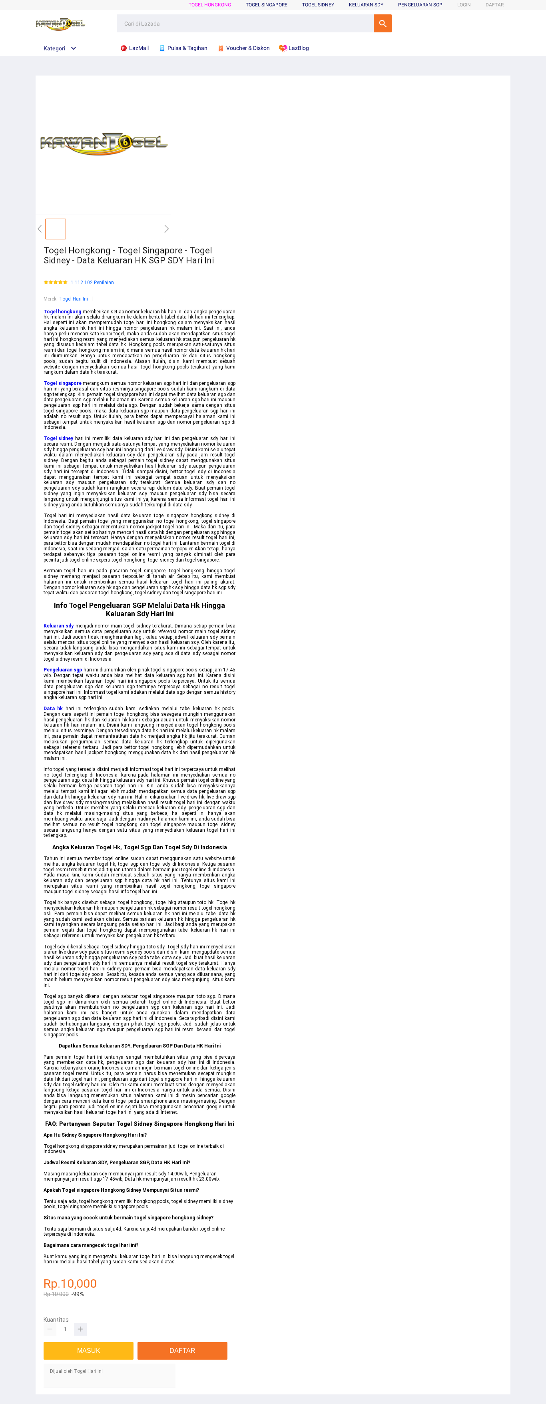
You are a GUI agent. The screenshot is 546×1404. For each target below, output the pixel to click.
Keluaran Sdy (366, 5)
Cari (383, 23)
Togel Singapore (266, 5)
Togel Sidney (318, 5)
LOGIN (464, 5)
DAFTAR (495, 5)
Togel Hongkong (210, 5)
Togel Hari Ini (73, 299)
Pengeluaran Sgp (420, 5)
